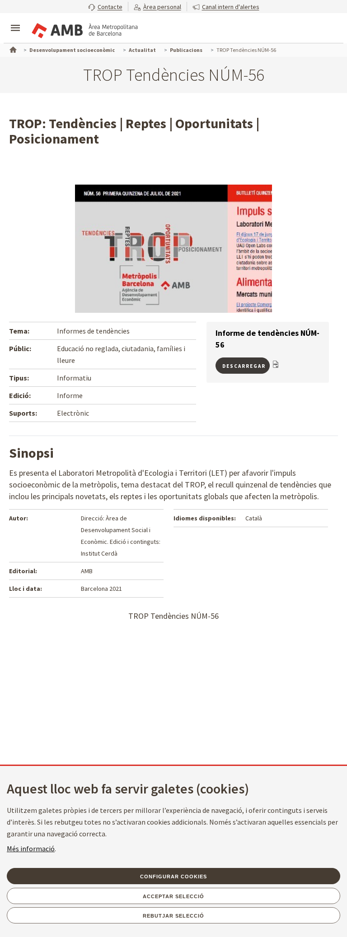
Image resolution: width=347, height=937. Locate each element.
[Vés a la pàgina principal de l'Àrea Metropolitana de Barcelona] (84, 29)
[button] (105, 6)
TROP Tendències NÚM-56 (173, 616)
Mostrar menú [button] (15, 20)
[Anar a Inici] (12, 49)
